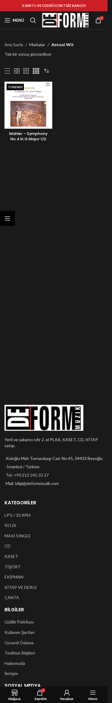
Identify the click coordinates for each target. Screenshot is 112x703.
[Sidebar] (7, 218)
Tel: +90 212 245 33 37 (27, 475)
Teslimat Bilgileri (19, 652)
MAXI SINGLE (17, 535)
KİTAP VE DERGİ (20, 587)
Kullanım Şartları (19, 632)
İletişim (11, 673)
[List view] (7, 71)
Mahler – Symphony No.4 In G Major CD (28, 136)
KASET (11, 556)
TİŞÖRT (12, 566)
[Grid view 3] (26, 71)
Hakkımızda (14, 663)
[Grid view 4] (36, 71)
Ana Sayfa (13, 44)
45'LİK (10, 525)
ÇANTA (11, 597)
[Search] (33, 20)
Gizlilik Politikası (19, 621)
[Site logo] (65, 19)
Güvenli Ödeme (19, 642)
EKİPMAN (13, 576)
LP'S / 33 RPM (17, 515)
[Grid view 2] (17, 71)
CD (7, 545)
